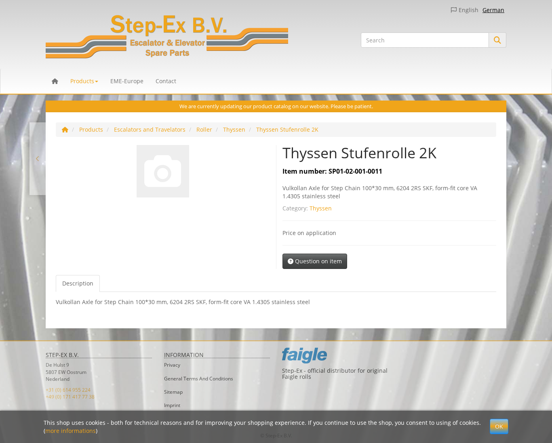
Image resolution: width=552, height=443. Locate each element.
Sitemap (173, 391)
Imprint (172, 405)
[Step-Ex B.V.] (197, 38)
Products (82, 81)
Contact (166, 81)
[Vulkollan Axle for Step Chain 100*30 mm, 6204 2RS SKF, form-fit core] (37, 158)
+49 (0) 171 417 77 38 (70, 396)
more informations (70, 431)
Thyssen (321, 208)
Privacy (172, 364)
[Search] (497, 40)
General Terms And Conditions (198, 378)
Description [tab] (77, 283)
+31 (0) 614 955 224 (68, 389)
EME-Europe (126, 81)
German (493, 10)
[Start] (65, 129)
